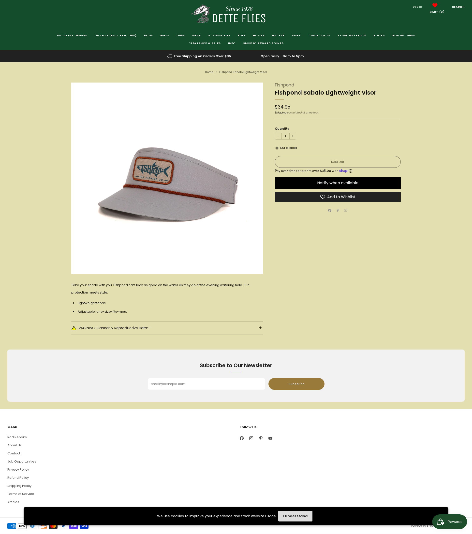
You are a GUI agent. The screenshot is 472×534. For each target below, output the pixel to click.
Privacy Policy (18, 469)
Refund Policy (18, 477)
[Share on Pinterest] (337, 210)
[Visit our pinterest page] (261, 438)
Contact (13, 453)
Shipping (280, 112)
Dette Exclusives (72, 35)
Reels (164, 35)
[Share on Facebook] (329, 210)
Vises (296, 35)
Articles (13, 502)
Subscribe (297, 384)
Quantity (282, 128)
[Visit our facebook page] (241, 438)
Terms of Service (20, 494)
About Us (14, 445)
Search (458, 7)
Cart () (437, 12)
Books (379, 35)
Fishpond (284, 85)
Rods (148, 35)
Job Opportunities (21, 461)
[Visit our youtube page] (270, 438)
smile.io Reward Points (263, 43)
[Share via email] (345, 210)
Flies (242, 35)
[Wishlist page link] (434, 5)
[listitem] (199, 56)
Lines (181, 35)
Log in (417, 6)
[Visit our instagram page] (251, 438)
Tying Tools (319, 35)
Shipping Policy (19, 485)
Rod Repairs (17, 437)
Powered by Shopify (423, 526)
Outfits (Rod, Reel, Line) (115, 35)
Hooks (259, 35)
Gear (196, 35)
